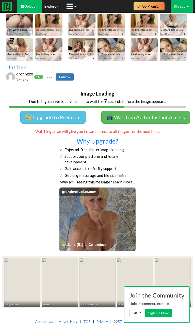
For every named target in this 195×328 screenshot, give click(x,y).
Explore (50, 6)
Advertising (68, 321)
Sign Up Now (158, 313)
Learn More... (124, 182)
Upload (30, 6)
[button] (49, 77)
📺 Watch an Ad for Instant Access (146, 117)
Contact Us (44, 321)
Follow (64, 77)
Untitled (16, 67)
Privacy (102, 321)
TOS (87, 321)
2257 (118, 321)
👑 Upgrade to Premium (53, 117)
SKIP (137, 313)
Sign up (180, 6)
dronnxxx (24, 74)
